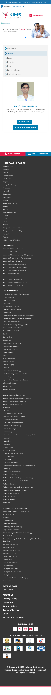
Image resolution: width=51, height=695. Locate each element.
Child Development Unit (11, 322)
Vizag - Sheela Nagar (10, 185)
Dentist (5, 334)
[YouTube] (31, 629)
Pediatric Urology (9, 499)
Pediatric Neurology (10, 484)
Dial (14, 2)
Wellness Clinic (8, 581)
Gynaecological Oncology (12, 371)
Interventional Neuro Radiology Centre (17, 398)
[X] (20, 629)
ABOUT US (8, 595)
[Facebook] (15, 629)
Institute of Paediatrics (11, 273)
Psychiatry (6, 517)
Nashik (5, 209)
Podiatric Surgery (9, 514)
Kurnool (6, 191)
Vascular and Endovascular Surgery (15, 578)
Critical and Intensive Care (12, 328)
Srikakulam (7, 179)
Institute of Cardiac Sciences (13, 249)
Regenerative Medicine (11, 530)
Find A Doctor (8, 590)
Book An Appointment (25, 127)
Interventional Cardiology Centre (14, 395)
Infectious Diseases (9, 383)
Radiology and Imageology (12, 527)
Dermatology (7, 337)
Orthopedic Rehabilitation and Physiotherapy (19, 465)
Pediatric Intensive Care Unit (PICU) (15, 481)
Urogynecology (8, 565)
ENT (4, 355)
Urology (6, 575)
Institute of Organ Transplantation (15, 267)
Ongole (5, 182)
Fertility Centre (8, 361)
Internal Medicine (9, 389)
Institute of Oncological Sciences (14, 264)
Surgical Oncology (9, 553)
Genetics (6, 368)
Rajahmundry (8, 176)
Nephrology (7, 441)
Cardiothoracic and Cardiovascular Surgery (18, 315)
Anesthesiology (8, 297)
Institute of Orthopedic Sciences (14, 270)
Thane (5, 222)
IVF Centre (6, 410)
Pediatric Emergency (10, 475)
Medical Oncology (9, 429)
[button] (18, 6)
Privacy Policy (10, 599)
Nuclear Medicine (9, 450)
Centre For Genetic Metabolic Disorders (17, 318)
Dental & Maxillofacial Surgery (13, 331)
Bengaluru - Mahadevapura (12, 228)
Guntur (5, 215)
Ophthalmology (8, 456)
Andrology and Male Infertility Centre (16, 294)
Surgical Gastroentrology (12, 550)
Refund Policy (10, 606)
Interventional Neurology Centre (14, 401)
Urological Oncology (10, 569)
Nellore (5, 172)
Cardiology (7, 312)
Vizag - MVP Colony (10, 203)
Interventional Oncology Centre (14, 404)
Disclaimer (8, 602)
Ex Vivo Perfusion (9, 358)
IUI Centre (6, 407)
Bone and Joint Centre (11, 306)
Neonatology (7, 438)
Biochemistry (7, 303)
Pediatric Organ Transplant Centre (15, 490)
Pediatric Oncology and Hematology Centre (18, 487)
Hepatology (7, 377)
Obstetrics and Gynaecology (13, 453)
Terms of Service (11, 610)
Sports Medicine (8, 547)
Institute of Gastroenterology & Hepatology (18, 255)
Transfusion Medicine (10, 562)
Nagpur (5, 200)
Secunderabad (8, 166)
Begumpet (7, 194)
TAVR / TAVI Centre (9, 556)
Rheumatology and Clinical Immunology (17, 533)
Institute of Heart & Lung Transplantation (17, 258)
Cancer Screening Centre (12, 309)
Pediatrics (6, 502)
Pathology (6, 469)
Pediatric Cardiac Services (12, 472)
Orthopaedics (8, 459)
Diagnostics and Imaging (12, 343)
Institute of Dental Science (12, 252)
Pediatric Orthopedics (11, 493)
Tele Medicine (7, 559)
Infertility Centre (8, 386)
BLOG (6, 614)
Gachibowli (7, 197)
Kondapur (6, 169)
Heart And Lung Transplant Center (15, 374)
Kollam (5, 225)
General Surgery (8, 364)
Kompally (6, 234)
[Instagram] (25, 629)
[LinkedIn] (36, 629)
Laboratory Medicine (10, 419)
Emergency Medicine (10, 349)
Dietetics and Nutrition (11, 346)
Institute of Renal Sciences (12, 279)
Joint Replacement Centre (12, 413)
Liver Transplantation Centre (13, 423)
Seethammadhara (9, 212)
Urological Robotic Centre (12, 572)
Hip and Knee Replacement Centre (15, 380)
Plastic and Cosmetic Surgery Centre (16, 511)
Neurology (6, 444)
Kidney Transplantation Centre (14, 416)
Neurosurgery (8, 447)
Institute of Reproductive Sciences (15, 282)
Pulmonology (8, 520)
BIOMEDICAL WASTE (13, 617)
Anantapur (7, 188)
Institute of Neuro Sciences (12, 261)
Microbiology (7, 432)
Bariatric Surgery (9, 300)
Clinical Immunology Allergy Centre (15, 325)
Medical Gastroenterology (12, 426)
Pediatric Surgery (9, 496)
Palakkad (6, 237)
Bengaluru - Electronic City (12, 231)
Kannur (5, 206)
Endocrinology (8, 352)
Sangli (5, 218)
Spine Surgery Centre (10, 544)
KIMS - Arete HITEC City (11, 240)
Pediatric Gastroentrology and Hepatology (18, 478)
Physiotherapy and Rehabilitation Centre (17, 508)
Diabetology (7, 340)
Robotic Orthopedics (10, 536)
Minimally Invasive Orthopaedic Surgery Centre (19, 435)
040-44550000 (38, 15)
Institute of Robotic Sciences (13, 285)
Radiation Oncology (10, 523)
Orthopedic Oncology (10, 462)
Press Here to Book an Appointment (34, 2)
